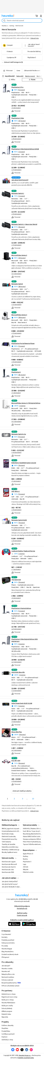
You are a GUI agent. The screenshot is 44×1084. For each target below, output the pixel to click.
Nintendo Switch (17, 284)
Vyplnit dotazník (22, 915)
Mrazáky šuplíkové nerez (9, 852)
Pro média (5, 946)
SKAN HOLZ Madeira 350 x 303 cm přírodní (32, 829)
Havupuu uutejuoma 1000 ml (32, 839)
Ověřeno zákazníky (8, 1025)
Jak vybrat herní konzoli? (19, 180)
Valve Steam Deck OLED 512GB (21, 703)
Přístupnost (5, 957)
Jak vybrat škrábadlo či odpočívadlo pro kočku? (11, 887)
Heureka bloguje (7, 949)
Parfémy (25, 856)
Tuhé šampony (6, 842)
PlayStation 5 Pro (17, 87)
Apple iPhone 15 (28, 854)
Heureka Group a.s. (25, 1055)
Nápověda (5, 1017)
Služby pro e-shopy (8, 1000)
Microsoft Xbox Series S (19, 315)
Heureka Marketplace (8, 1003)
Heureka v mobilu (7, 969)
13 (33, 798)
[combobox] (22, 20)
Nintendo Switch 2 (17, 193)
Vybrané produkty (30, 825)
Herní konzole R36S (8, 872)
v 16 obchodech (16, 452)
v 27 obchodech (16, 170)
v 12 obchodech (16, 691)
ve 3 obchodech (16, 274)
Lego (24, 864)
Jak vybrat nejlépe (9, 878)
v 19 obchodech (16, 510)
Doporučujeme (28, 850)
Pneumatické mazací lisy (9, 839)
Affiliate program (7, 1011)
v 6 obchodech (16, 108)
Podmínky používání (8, 940)
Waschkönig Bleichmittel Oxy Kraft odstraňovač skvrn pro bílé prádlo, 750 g (32, 834)
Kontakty (4, 937)
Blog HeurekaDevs (8, 952)
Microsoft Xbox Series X (19, 255)
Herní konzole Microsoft (9, 864)
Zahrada (25, 867)
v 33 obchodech (16, 214)
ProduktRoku (6, 1031)
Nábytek (25, 870)
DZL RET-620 (15, 761)
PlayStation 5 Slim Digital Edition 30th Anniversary (22, 651)
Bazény (25, 859)
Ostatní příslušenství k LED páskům (11, 831)
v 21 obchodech (16, 305)
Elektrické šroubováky (9, 836)
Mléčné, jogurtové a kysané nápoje (11, 829)
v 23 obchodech (16, 541)
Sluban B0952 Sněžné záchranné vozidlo (32, 836)
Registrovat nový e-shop (9, 997)
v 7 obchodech (16, 569)
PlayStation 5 (16, 372)
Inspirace (4, 1037)
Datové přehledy (7, 1008)
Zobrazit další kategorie (12, 62)
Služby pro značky (7, 1006)
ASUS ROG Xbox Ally (18, 672)
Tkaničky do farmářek (8, 844)
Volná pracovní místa (8, 943)
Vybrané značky (8, 858)
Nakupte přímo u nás (8, 974)
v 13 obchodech (16, 245)
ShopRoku (5, 1028)
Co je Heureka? (6, 934)
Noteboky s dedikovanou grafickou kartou (11, 850)
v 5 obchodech (16, 393)
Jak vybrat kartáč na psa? (10, 884)
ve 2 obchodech (16, 662)
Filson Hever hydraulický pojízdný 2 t (32, 842)
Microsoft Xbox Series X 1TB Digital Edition (25, 403)
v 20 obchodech (16, 139)
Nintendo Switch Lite (18, 434)
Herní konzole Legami (8, 862)
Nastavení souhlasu (8, 977)
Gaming (11, 26)
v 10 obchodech (16, 781)
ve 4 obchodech (16, 629)
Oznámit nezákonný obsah (10, 954)
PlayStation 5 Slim (17, 118)
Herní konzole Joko (8, 870)
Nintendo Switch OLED (19, 520)
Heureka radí (6, 971)
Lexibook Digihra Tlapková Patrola (23, 551)
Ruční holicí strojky (8, 834)
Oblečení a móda (28, 872)
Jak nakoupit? (6, 966)
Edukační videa (6, 1014)
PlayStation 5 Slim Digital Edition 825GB (25, 149)
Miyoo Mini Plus (16, 732)
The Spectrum (16, 580)
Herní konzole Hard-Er (9, 867)
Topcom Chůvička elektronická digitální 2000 (32, 844)
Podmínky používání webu (25, 1058)
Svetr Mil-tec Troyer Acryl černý (32, 831)
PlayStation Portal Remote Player (23, 343)
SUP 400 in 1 (15, 491)
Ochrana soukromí (7, 980)
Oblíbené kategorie (9, 825)
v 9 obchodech (16, 722)
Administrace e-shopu (9, 994)
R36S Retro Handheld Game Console (23, 463)
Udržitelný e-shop (7, 1040)
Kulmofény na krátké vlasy (10, 847)
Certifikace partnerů (8, 1034)
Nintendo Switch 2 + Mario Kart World (24, 224)
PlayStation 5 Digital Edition (21, 608)
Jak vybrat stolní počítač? (10, 882)
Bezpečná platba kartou (9, 983)
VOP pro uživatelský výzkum (10, 986)
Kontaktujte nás (22, 908)
